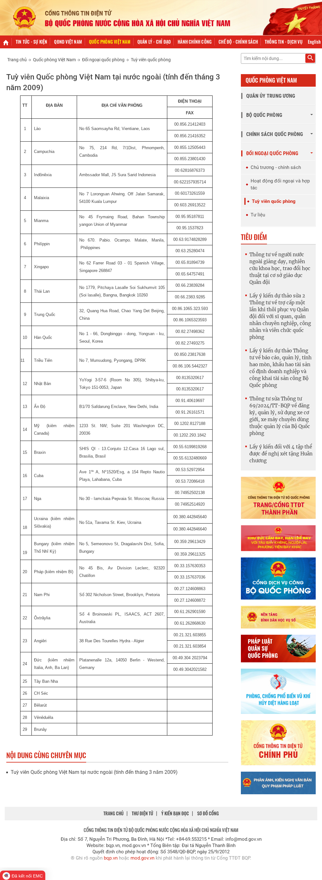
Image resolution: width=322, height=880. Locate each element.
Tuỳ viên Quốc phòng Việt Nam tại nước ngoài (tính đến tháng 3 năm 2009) (94, 772)
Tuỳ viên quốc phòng (151, 59)
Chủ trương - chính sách (276, 167)
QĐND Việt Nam (68, 41)
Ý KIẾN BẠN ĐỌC (175, 813)
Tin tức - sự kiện (31, 41)
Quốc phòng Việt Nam (109, 41)
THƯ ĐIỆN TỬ (142, 813)
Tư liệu (258, 215)
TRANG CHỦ (113, 813)
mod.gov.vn (142, 858)
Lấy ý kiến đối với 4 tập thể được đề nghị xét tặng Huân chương (281, 454)
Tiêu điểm (254, 237)
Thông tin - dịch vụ (284, 41)
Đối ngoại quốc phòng (103, 59)
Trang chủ (17, 59)
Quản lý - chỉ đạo (154, 41)
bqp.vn (111, 858)
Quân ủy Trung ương (270, 96)
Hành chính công (195, 41)
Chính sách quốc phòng (274, 134)
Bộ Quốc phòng (264, 115)
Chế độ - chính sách (238, 41)
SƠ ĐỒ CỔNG (208, 813)
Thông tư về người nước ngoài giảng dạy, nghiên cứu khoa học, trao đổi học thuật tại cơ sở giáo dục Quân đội (279, 268)
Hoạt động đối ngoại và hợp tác (280, 184)
